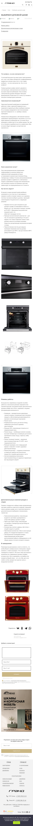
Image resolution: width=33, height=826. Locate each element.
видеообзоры (6, 785)
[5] (20, 636)
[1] (14, 636)
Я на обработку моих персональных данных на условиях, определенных (16, 756)
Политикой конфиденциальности (22, 756)
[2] (16, 636)
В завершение (4, 31)
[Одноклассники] (22, 628)
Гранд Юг (23, 762)
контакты (22, 770)
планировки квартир (8, 783)
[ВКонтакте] (18, 628)
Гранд (9, 762)
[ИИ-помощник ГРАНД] (25, 4)
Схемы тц (21, 785)
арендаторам (6, 768)
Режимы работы (5, 25)
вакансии (22, 772)
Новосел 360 (6, 781)
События (21, 783)
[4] (18, 636)
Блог (20, 781)
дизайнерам (6, 770)
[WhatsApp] (30, 628)
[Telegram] (26, 628)
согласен (7, 755)
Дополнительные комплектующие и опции (12, 28)
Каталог (2, 3)
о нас (20, 768)
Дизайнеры (22, 778)
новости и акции (7, 778)
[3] (17, 636)
